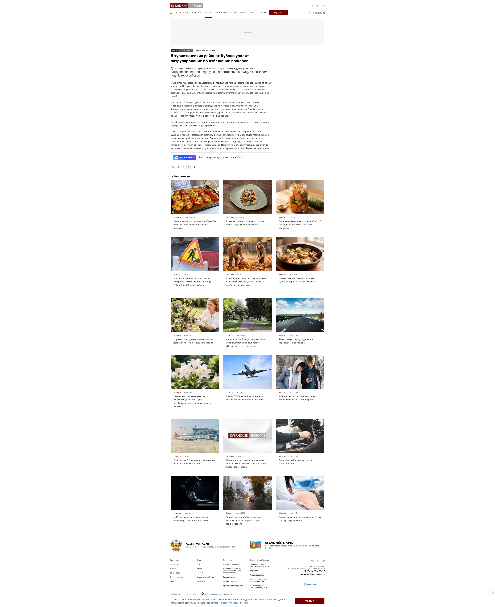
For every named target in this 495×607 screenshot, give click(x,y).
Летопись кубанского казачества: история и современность (232, 571)
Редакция (254, 571)
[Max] (194, 167)
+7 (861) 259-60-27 (314, 571)
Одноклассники (318, 6)
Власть (208, 13)
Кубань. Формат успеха (233, 585)
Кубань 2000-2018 (230, 581)
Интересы (201, 581)
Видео (199, 569)
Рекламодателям (257, 575)
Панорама (227, 560)
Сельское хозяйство (205, 577)
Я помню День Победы (259, 560)
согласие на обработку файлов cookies (229, 603)
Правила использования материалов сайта (260, 580)
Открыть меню (171, 13)
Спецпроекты (278, 13)
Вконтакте (312, 6)
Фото (199, 564)
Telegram (323, 6)
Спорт (252, 13)
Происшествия (238, 13)
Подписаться (186, 157)
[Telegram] (188, 167)
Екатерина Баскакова (205, 50)
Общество (196, 13)
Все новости (182, 13)
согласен (310, 601)
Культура (201, 560)
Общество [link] (177, 274)
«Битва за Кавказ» (231, 564)
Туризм (262, 13)
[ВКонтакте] (178, 167)
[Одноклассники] (183, 167)
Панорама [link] (177, 217)
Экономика (221, 13)
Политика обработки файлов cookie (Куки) (258, 586)
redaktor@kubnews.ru (312, 574)
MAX (239, 157)
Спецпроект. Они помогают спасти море (259, 565)
